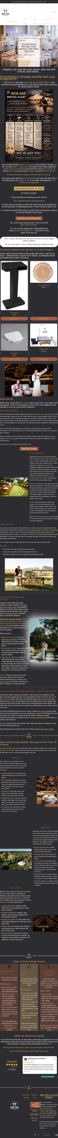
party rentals (24, 403)
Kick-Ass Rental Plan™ (22, 231)
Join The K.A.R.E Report (49, 1096)
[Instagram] (38, 1135)
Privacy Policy (47, 1135)
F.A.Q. (34, 1097)
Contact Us (34, 1095)
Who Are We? (25, 1095)
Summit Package (43, 349)
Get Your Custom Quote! (24, 63)
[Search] (51, 12)
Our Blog (26, 1097)
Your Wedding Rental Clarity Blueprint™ (29, 201)
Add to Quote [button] (14, 318)
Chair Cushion (14, 353)
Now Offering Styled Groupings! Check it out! (29, 2)
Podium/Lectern (14, 312)
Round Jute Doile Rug (44, 285)
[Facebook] (34, 1135)
